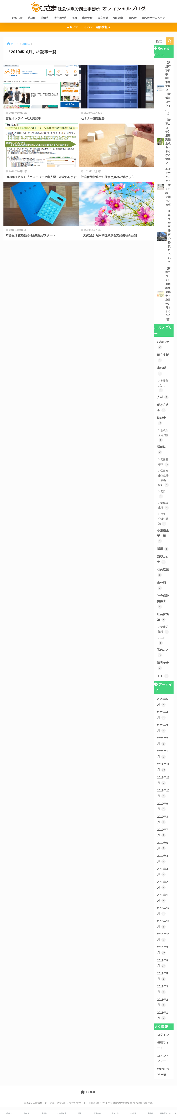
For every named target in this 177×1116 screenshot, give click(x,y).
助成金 (31, 17)
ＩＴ (162, 675)
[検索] (170, 41)
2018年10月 (163, 937)
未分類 (161, 585)
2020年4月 (162, 715)
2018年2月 (162, 1002)
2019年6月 (162, 845)
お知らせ (17, 17)
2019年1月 (162, 897)
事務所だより (163, 385)
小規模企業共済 (163, 535)
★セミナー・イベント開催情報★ (89, 27)
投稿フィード (163, 1045)
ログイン (163, 1034)
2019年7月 (162, 832)
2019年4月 (162, 858)
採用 (74, 17)
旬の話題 (118, 17)
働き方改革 (163, 407)
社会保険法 (60, 17)
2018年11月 (163, 924)
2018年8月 (162, 963)
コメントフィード (163, 1058)
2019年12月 (163, 767)
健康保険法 (163, 629)
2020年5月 (162, 701)
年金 (163, 640)
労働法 (44, 17)
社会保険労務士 (163, 601)
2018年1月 (162, 1015)
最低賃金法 (163, 505)
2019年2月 (162, 884)
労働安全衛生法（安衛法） (163, 477)
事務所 (133, 17)
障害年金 (87, 17)
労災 (163, 494)
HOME (90, 1092)
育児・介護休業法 (163, 519)
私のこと (163, 652)
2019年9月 (162, 806)
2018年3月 (162, 989)
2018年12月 (163, 911)
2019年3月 (162, 871)
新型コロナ (163, 559)
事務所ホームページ (153, 17)
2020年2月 (162, 741)
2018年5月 (162, 976)
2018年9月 (162, 950)
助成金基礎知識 (163, 435)
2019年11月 (163, 780)
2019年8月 (162, 819)
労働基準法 (163, 462)
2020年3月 (162, 728)
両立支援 (103, 17)
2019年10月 (163, 793)
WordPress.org (163, 1071)
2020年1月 (162, 754)
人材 (162, 397)
